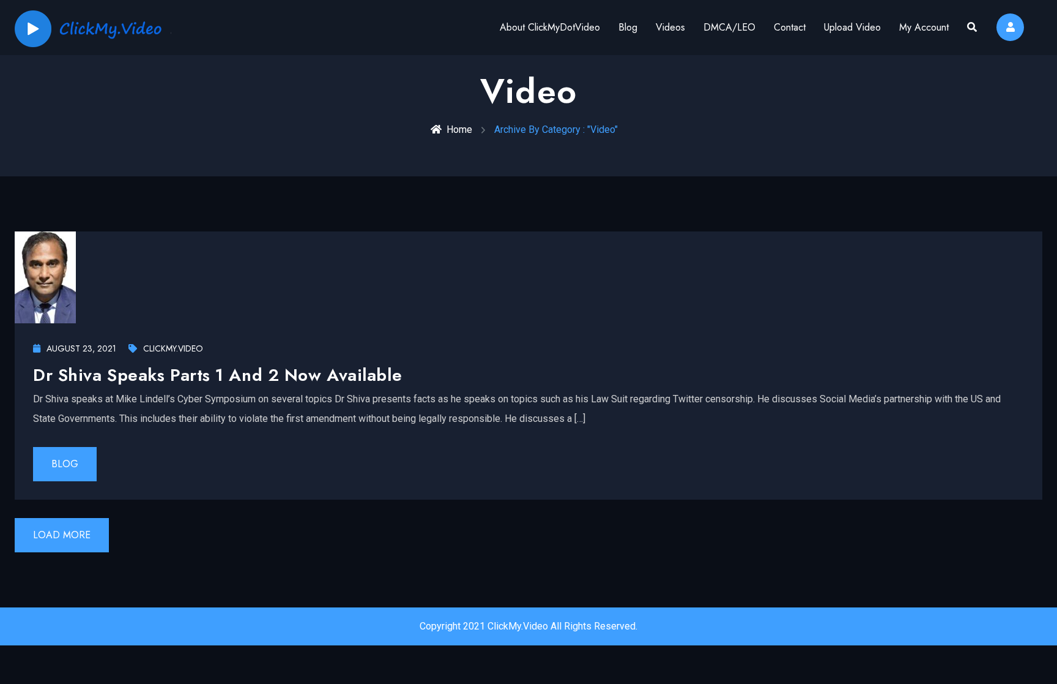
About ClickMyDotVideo (550, 27)
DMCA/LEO (729, 27)
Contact (790, 27)
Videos (670, 27)
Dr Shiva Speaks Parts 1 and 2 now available (217, 375)
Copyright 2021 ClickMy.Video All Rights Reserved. (528, 626)
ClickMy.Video (173, 348)
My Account (924, 27)
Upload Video (852, 27)
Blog (627, 27)
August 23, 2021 (81, 348)
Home (459, 129)
